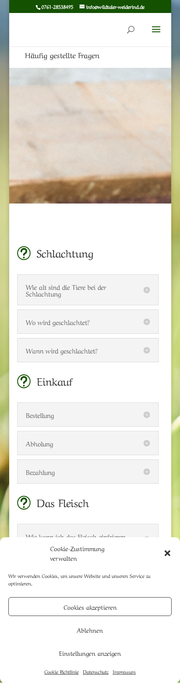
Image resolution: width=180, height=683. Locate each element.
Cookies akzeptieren (90, 606)
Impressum (124, 671)
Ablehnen (90, 629)
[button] (167, 553)
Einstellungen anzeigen (90, 652)
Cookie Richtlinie (61, 671)
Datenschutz (95, 671)
